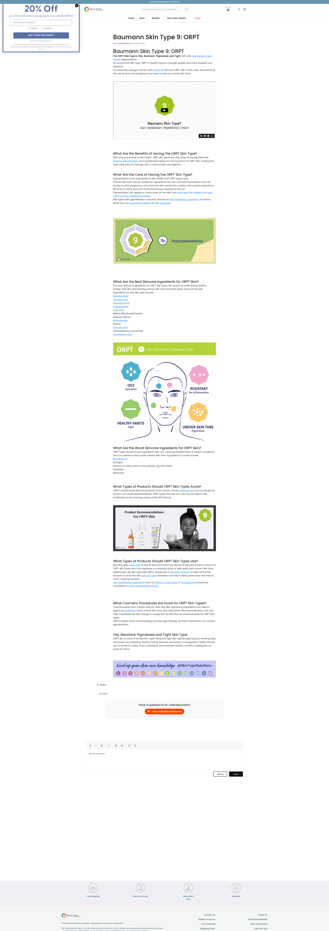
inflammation (130, 161)
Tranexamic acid (122, 334)
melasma (158, 70)
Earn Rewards (208, 924)
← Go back (102, 693)
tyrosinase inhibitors (140, 203)
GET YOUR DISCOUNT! (41, 35)
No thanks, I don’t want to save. (41, 41)
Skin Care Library (258, 924)
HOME (131, 18)
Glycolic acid (120, 299)
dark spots (183, 192)
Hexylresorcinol (121, 303)
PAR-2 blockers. (162, 203)
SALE (198, 18)
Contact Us (209, 914)
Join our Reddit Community (166, 711)
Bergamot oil (120, 458)
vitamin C (160, 582)
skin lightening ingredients (184, 199)
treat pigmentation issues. (144, 586)
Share (103, 684)
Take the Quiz (260, 928)
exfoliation (130, 610)
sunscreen (135, 565)
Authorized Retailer (257, 919)
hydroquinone (189, 582)
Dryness (117, 161)
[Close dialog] (77, 5)
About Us (262, 914)
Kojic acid (118, 310)
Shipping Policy (207, 928)
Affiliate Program (206, 919)
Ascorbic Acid (120, 296)
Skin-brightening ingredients (129, 582)
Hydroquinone (121, 306)
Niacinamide (120, 320)
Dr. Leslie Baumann (123, 43)
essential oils (186, 490)
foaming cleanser (180, 572)
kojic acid (172, 582)
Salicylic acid (120, 327)
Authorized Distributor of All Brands (164, 2)
